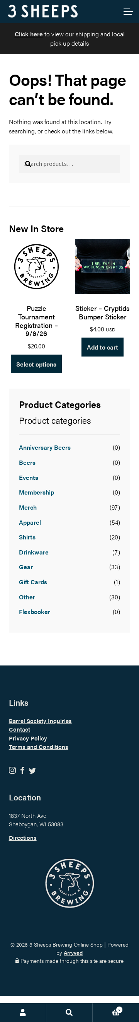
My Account (23, 1012)
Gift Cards (33, 581)
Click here (29, 33)
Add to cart (102, 347)
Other (27, 596)
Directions (23, 837)
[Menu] (127, 11)
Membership (36, 492)
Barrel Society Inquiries (40, 721)
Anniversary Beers (45, 447)
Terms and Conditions (38, 746)
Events (28, 477)
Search (69, 1012)
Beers (27, 462)
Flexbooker (34, 611)
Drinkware (34, 552)
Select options (36, 364)
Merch (28, 507)
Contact (19, 729)
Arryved (73, 952)
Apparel (30, 522)
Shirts (27, 536)
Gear (26, 566)
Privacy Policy (28, 738)
